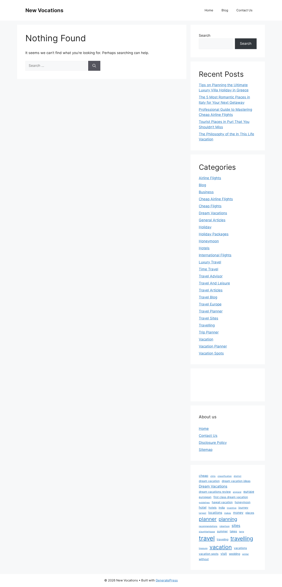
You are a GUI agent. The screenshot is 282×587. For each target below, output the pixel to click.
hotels (213, 507)
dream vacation (209, 481)
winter (245, 554)
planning (228, 519)
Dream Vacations (213, 213)
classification (225, 476)
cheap (203, 476)
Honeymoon (209, 241)
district (237, 476)
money (238, 513)
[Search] (94, 66)
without (204, 559)
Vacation (206, 339)
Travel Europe (210, 304)
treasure (203, 548)
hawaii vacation (222, 502)
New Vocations (44, 10)
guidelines (204, 502)
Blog (225, 10)
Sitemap (205, 450)
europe (248, 492)
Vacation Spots (211, 353)
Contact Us (244, 10)
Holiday (205, 227)
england (237, 492)
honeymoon (242, 502)
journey (243, 507)
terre (241, 531)
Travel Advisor (211, 276)
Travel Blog (208, 297)
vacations (240, 548)
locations (215, 513)
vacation (221, 547)
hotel (202, 507)
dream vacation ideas (236, 481)
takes (233, 531)
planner (208, 519)
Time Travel (208, 269)
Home (209, 10)
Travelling (207, 325)
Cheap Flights (210, 206)
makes (227, 513)
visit (223, 554)
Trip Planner (209, 332)
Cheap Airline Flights (216, 199)
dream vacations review (215, 491)
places (249, 512)
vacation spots (208, 553)
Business (206, 192)
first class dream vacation (230, 497)
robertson (224, 526)
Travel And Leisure (214, 283)
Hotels (204, 248)
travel (207, 538)
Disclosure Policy (213, 443)
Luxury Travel (210, 262)
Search (204, 35)
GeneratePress (167, 580)
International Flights (215, 255)
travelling (241, 538)
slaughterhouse (207, 531)
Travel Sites (208, 318)
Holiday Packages (214, 234)
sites (236, 525)
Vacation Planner (213, 346)
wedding (234, 553)
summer (222, 531)
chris (213, 476)
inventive (231, 508)
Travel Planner (211, 311)
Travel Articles (211, 290)
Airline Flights (210, 178)
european (205, 497)
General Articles (212, 220)
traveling (222, 539)
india (222, 507)
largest (202, 513)
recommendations (208, 526)
